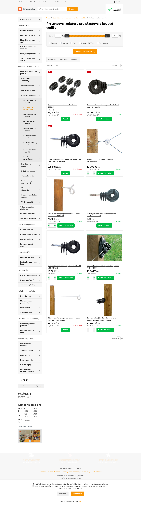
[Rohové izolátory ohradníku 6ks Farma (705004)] (65, 87)
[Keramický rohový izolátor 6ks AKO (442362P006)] (104, 141)
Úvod (48, 18)
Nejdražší (74, 59)
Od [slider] (67, 36)
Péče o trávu (25, 355)
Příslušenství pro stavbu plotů (27, 182)
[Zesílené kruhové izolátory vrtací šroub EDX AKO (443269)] (65, 248)
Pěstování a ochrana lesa (28, 263)
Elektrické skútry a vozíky (27, 41)
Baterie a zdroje (26, 31)
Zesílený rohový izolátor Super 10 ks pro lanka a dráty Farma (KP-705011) (102, 319)
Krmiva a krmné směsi (26, 245)
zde (80, 501)
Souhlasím (77, 494)
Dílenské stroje (26, 296)
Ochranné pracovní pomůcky (27, 325)
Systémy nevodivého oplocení (29, 196)
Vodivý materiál (27, 202)
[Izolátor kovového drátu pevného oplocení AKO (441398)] (104, 248)
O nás (21, 2)
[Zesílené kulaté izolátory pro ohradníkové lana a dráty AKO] (104, 87)
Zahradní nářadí (26, 350)
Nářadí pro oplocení (28, 171)
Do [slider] (107, 36)
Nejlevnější (63, 59)
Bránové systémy (27, 86)
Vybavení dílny (26, 312)
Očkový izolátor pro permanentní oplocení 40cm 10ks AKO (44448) (64, 319)
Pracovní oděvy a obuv (27, 331)
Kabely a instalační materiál (28, 48)
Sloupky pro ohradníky (26, 189)
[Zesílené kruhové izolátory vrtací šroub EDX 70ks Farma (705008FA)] (65, 141)
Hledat (72, 9)
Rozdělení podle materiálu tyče (28, 158)
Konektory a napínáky (26, 165)
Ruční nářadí (25, 308)
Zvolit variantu (104, 119)
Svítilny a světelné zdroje (27, 59)
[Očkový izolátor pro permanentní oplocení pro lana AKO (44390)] (65, 195)
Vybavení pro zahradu (25, 345)
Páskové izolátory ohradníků (29, 130)
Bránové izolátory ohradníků (29, 101)
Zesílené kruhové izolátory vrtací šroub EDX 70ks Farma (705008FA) (64, 160)
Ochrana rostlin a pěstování (27, 208)
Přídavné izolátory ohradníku (29, 137)
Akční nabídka (25, 19)
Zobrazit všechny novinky (29, 386)
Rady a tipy (46, 2)
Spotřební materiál (28, 218)
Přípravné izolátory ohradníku (29, 144)
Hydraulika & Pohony (28, 275)
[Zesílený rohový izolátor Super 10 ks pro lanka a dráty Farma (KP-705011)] (104, 300)
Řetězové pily (25, 365)
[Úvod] (26, 9)
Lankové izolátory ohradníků (29, 115)
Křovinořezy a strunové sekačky (27, 370)
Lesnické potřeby (27, 257)
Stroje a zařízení (26, 280)
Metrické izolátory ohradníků (29, 122)
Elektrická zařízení (28, 90)
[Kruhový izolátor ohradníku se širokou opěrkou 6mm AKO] (104, 195)
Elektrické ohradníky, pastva (28, 73)
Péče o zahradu (26, 360)
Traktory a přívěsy (27, 285)
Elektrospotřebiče (27, 35)
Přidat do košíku (105, 173)
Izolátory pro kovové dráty (28, 108)
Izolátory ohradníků (28, 95)
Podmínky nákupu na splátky (79, 472)
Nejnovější (52, 59)
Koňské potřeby (26, 239)
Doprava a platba (70, 2)
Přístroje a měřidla (27, 214)
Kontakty (57, 2)
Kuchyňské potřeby (28, 53)
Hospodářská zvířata (28, 234)
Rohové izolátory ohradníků (28, 151)
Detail (65, 119)
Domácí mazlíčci (26, 230)
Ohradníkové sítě (27, 176)
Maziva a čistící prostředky (26, 302)
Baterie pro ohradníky (25, 79)
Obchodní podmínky (31, 2)
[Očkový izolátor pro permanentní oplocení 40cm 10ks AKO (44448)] (65, 300)
